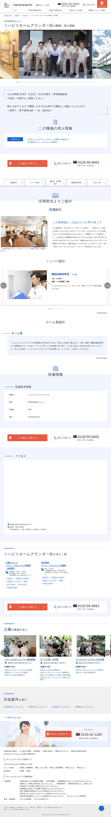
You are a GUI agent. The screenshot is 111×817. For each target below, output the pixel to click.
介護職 (22, 771)
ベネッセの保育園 (25, 799)
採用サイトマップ (61, 751)
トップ (14, 10)
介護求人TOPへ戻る (13, 717)
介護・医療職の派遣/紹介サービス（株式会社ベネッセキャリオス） (42, 791)
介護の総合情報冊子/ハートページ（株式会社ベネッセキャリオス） (42, 796)
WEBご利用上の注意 (78, 751)
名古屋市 (25, 15)
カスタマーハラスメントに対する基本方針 (19, 754)
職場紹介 (14, 182)
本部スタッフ (81, 767)
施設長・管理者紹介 (55, 183)
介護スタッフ (48, 139)
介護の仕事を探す (34, 10)
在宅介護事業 (50, 781)
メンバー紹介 (35, 182)
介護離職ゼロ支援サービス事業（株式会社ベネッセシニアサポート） (42, 788)
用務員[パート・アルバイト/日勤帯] (16, 672)
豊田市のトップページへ (38, 707)
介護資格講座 (60, 783)
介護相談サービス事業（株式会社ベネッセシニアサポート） (39, 786)
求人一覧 (97, 182)
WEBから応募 (59, 734)
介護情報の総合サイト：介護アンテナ (80, 783)
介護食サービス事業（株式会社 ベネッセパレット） (37, 783)
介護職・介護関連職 (26, 767)
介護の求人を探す (10, 751)
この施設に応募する (27, 163)
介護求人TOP (8, 15)
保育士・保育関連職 (56, 767)
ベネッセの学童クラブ (41, 799)
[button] (15, 55)
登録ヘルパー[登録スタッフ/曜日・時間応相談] (55, 675)
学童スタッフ (69, 767)
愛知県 (17, 15)
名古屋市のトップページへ (14, 707)
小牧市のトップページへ (61, 707)
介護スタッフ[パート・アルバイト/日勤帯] (18, 670)
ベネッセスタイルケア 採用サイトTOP (18, 764)
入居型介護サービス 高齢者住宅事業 (31, 781)
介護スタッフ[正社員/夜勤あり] (15, 675)
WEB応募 (102, 6)
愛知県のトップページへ (85, 707)
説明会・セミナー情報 (97, 10)
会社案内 (37, 751)
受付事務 (43, 142)
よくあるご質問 (25, 751)
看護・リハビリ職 (41, 767)
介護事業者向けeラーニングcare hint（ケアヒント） (74, 781)
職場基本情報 (76, 182)
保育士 (29, 771)
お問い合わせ (90, 4)
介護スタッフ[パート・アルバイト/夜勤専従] (54, 672)
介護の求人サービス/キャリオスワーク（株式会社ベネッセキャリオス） (43, 793)
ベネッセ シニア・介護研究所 (76, 796)
